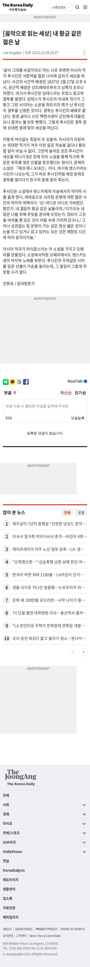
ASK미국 (9, 842)
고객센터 (21, 936)
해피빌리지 (10, 917)
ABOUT (7, 929)
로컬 (81, 512)
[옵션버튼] (84, 53)
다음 (83, 652)
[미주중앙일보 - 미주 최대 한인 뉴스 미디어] (17, 7)
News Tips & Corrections (45, 936)
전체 (67, 512)
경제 (6, 813)
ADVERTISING (23, 929)
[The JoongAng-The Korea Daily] (20, 777)
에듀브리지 (10, 879)
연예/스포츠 (11, 832)
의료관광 (9, 907)
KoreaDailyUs (14, 870)
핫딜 (6, 860)
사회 (6, 804)
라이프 (7, 823)
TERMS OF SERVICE (72, 929)
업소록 (7, 898)
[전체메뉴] (85, 7)
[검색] (77, 7)
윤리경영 (8, 936)
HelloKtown (12, 851)
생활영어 (9, 888)
